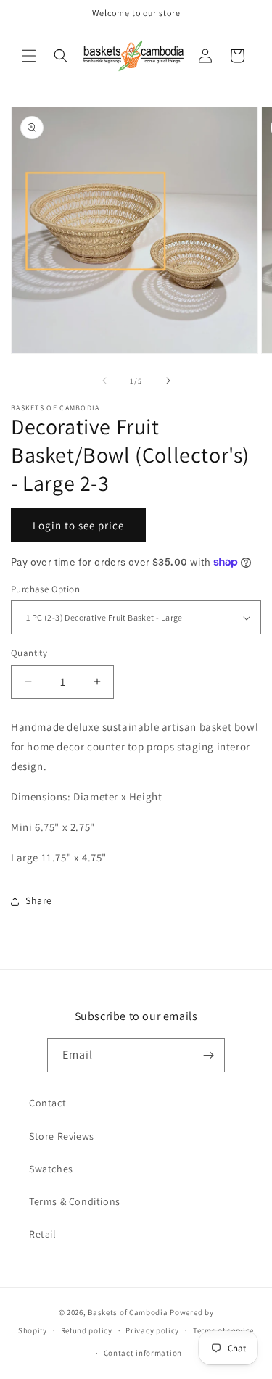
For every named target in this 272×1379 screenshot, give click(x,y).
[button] (29, 56)
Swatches (51, 1168)
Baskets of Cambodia (128, 1312)
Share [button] (38, 900)
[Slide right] (168, 381)
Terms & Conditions (74, 1201)
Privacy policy (152, 1330)
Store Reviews (61, 1136)
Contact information (143, 1353)
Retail (43, 1234)
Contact (47, 1102)
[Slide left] (104, 381)
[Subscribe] (208, 1055)
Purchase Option (45, 589)
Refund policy (86, 1330)
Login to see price (78, 525)
